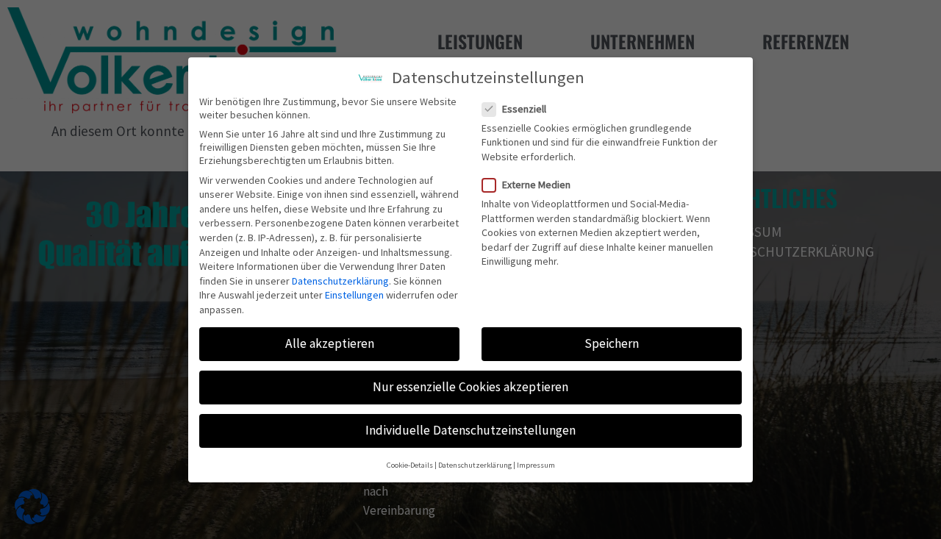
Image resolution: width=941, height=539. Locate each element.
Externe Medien (536, 184)
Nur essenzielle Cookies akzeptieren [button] (470, 387)
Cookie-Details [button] (410, 464)
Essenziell (524, 108)
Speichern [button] (611, 343)
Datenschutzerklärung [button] (475, 464)
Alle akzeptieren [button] (329, 343)
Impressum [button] (536, 464)
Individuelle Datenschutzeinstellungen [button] (470, 430)
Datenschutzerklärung (340, 280)
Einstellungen (354, 294)
